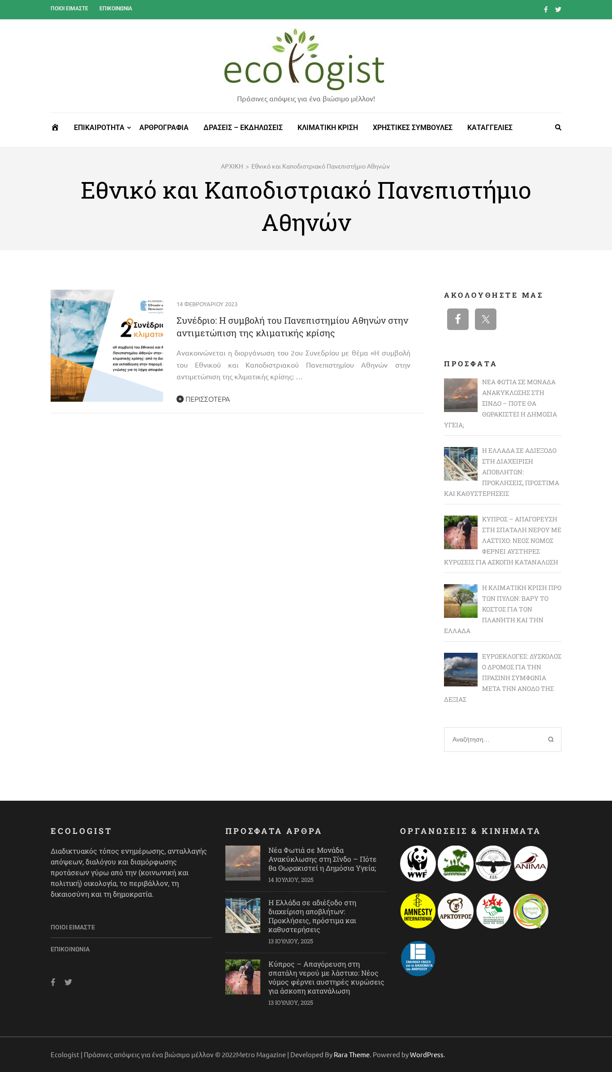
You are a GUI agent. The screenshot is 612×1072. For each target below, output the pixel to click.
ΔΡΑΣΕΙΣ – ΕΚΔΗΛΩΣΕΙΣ (243, 127)
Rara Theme (352, 1054)
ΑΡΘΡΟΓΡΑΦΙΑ (164, 127)
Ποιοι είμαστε (69, 8)
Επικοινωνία (115, 8)
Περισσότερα (207, 399)
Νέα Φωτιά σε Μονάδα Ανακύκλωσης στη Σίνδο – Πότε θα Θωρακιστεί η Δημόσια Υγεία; (322, 858)
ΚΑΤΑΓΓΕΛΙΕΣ (490, 127)
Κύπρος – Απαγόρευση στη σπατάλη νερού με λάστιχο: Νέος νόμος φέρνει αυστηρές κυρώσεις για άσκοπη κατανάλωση (326, 977)
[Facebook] (546, 9)
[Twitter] (558, 9)
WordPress (427, 1054)
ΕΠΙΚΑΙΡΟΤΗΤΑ (99, 127)
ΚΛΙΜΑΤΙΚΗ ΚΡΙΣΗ (327, 127)
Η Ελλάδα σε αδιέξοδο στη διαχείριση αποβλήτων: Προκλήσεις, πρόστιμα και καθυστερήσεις (312, 916)
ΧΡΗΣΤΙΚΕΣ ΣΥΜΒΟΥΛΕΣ (413, 127)
